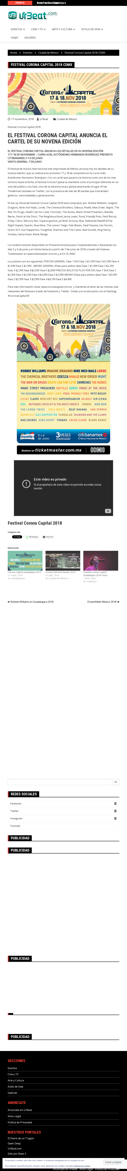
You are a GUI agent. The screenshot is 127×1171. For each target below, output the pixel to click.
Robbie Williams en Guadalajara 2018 (32, 601)
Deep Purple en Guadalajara (51, 2)
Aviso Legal (14, 1116)
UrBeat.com (14, 1148)
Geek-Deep (14, 1143)
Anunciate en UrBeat (20, 1110)
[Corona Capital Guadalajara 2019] (25, 561)
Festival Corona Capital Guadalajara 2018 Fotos (95, 574)
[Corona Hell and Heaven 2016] (63, 561)
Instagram (16, 818)
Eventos (16, 29)
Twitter (14, 811)
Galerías (30, 37)
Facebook (15, 803)
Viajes (14, 37)
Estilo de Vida (90, 29)
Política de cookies (82, 1166)
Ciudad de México (67, 119)
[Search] (115, 782)
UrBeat (44, 119)
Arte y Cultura (62, 29)
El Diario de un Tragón (21, 1138)
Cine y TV (37, 29)
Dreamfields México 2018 (101, 601)
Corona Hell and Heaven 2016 (60, 572)
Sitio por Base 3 (17, 1153)
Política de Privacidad (20, 1122)
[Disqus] (63, 649)
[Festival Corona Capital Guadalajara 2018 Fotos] (100, 561)
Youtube (15, 826)
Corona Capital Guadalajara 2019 (24, 572)
